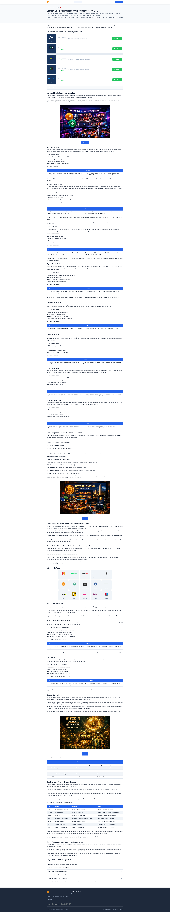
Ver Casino (116, 38)
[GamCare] (62, 904)
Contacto (121, 909)
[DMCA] (65, 904)
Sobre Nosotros (115, 909)
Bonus (85, 753)
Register (85, 142)
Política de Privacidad (107, 909)
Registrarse (119, 2)
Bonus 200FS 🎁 (57, 7)
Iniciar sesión (110, 2)
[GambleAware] (53, 904)
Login (85, 518)
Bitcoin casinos (78, 2)
